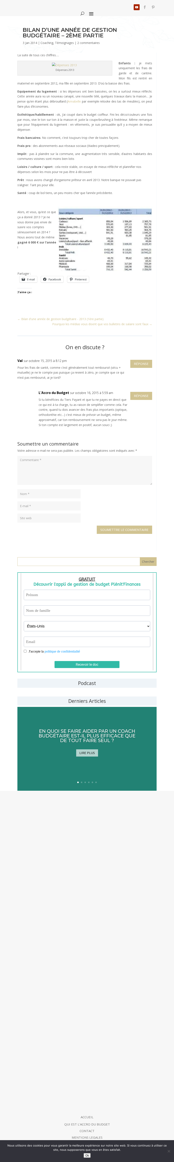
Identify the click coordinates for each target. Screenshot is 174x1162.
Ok (87, 1155)
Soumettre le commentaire (124, 530)
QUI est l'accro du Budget (87, 1124)
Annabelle (74, 101)
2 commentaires (88, 43)
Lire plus (87, 753)
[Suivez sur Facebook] (144, 7)
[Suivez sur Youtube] (137, 7)
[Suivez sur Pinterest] (153, 7)
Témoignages (64, 43)
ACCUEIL (87, 1117)
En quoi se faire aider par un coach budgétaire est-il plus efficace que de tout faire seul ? (87, 735)
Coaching (47, 43)
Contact (87, 1131)
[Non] (169, 1151)
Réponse (141, 364)
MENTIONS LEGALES (87, 1137)
